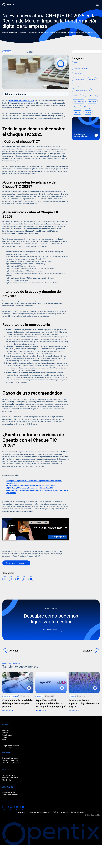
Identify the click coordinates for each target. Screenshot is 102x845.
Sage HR (5, 737)
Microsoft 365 (78, 101)
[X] (10, 807)
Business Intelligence (81, 68)
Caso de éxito (78, 74)
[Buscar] (97, 51)
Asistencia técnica (8, 792)
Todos (76, 63)
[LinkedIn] (16, 807)
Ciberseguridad (79, 79)
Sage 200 (77, 112)
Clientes (7, 52)
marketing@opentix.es (10, 778)
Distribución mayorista (10, 758)
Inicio (4, 32)
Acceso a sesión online (10, 795)
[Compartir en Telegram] (30, 578)
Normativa (92, 101)
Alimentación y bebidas (10, 763)
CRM (75, 85)
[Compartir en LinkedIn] (17, 578)
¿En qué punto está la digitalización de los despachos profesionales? (30, 485)
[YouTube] (22, 807)
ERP (75, 96)
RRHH (86, 107)
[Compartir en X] (11, 578)
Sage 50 (88, 112)
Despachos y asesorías (82, 90)
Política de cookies (77, 812)
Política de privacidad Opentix (39, 812)
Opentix (76, 107)
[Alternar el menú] (97, 4)
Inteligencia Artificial (89, 96)
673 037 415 (10, 775)
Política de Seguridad (60, 812)
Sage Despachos (8, 735)
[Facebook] (4, 807)
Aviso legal (21, 812)
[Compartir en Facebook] (4, 578)
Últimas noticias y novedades (16, 32)
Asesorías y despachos (10, 760)
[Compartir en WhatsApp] (24, 578)
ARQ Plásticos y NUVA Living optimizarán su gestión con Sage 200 (29, 488)
